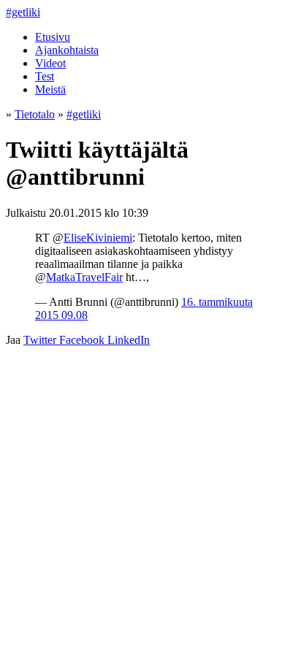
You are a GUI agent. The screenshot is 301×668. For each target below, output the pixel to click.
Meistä (50, 89)
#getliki (23, 12)
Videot (50, 63)
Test (44, 76)
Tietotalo (35, 114)
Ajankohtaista (67, 50)
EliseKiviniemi (98, 237)
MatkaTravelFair (84, 277)
